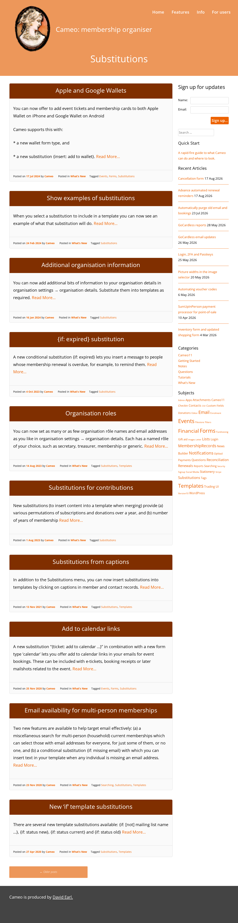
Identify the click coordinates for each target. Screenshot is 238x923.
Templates (125, 466)
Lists (206, 438)
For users (221, 12)
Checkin (183, 405)
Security (221, 466)
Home (158, 12)
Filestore (199, 422)
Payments (184, 460)
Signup (181, 472)
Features (180, 12)
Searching (107, 785)
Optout (218, 453)
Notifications (201, 453)
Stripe (218, 472)
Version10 (183, 493)
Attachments (202, 400)
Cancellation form (191, 178)
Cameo (48, 176)
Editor (195, 413)
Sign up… (220, 120)
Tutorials (184, 377)
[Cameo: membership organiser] (32, 50)
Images (191, 439)
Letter (198, 439)
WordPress (197, 493)
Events (103, 176)
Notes (182, 366)
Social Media (192, 472)
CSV (204, 406)
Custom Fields (215, 405)
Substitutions (126, 176)
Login (214, 439)
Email (204, 412)
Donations (184, 413)
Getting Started (189, 361)
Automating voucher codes (197, 289)
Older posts (48, 872)
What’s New (78, 176)
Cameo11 (185, 355)
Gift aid (182, 439)
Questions (185, 372)
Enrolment (215, 413)
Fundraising (222, 431)
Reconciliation (218, 459)
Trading (209, 487)
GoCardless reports (192, 225)
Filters (208, 422)
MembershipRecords (197, 445)
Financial (188, 430)
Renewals (185, 465)
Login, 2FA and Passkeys (195, 254)
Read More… (108, 156)
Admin (181, 400)
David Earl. (63, 897)
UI (217, 487)
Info (201, 12)
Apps (189, 400)
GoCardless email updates (197, 237)
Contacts (195, 405)
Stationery (207, 471)
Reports (198, 466)
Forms (113, 176)
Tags (204, 478)
